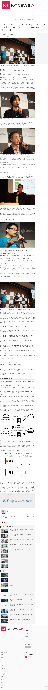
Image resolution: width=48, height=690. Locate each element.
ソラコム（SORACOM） (6, 36)
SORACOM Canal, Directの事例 (8, 502)
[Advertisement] (17, 12)
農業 (1, 663)
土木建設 (2, 665)
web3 (2, 685)
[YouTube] (30, 647)
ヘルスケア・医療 (3, 662)
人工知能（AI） (3, 674)
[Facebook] (1, 522)
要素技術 (4, 33)
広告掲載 (16, 19)
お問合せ (26, 636)
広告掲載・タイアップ (28, 631)
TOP (1, 33)
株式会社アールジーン (8, 631)
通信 (1, 677)
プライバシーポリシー (28, 633)
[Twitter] (2, 522)
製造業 (2, 654)
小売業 (2, 657)
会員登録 (29, 19)
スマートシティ (3, 668)
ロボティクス (3, 676)
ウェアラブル (3, 682)
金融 (1, 660)
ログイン (25, 19)
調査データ (2, 687)
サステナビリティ (3, 673)
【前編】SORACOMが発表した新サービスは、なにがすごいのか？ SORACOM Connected (18, 500)
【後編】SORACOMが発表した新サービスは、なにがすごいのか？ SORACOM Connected (18, 501)
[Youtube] (4, 522)
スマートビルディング (4, 671)
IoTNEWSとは (27, 630)
